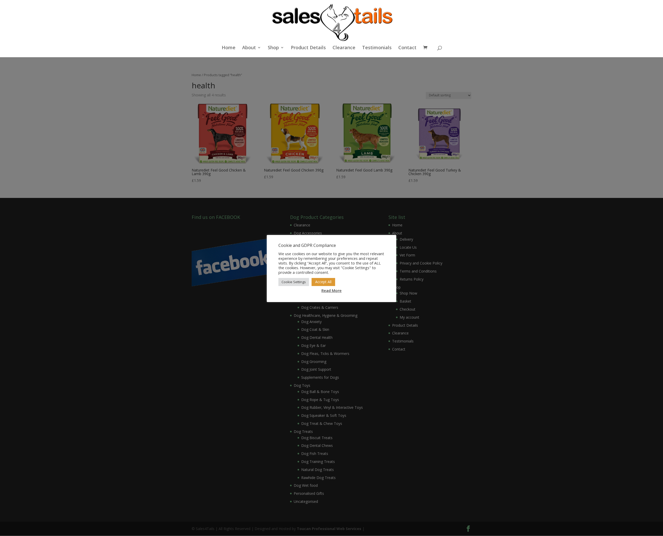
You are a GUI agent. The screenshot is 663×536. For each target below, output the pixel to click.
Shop (273, 48)
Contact (407, 48)
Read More (331, 290)
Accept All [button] (323, 281)
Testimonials (377, 48)
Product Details (308, 48)
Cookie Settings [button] (294, 282)
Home (228, 48)
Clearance (344, 48)
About (249, 48)
